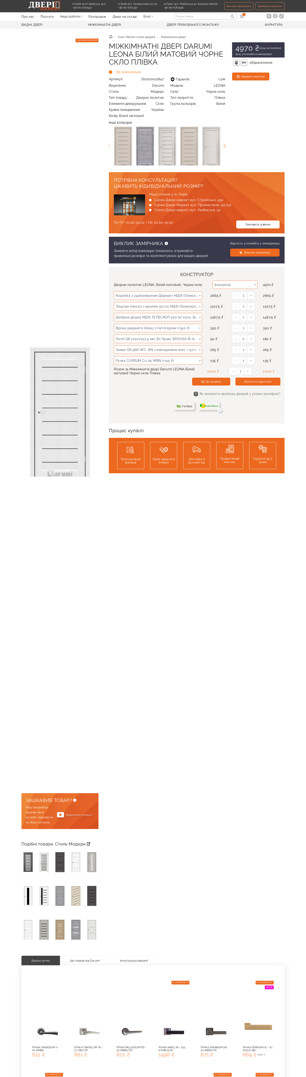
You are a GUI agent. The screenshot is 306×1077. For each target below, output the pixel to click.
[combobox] (235, 285)
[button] (225, 146)
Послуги (47, 17)
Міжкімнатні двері (104, 25)
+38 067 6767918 (183, 7)
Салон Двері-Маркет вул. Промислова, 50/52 (192, 205)
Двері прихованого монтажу (193, 25)
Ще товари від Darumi (85, 960)
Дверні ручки (40, 960)
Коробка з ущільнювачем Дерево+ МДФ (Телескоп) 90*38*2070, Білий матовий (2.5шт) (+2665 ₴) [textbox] (159, 296)
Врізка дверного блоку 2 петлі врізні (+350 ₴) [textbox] (153, 328)
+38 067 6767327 (137, 7)
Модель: (197, 86)
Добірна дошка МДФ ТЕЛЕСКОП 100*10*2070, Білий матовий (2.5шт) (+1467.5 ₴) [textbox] (159, 317)
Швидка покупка (253, 76)
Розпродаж (97, 17)
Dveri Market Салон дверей (136, 37)
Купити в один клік (258, 381)
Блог (147, 16)
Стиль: (136, 92)
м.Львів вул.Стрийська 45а (89, 4)
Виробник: (136, 86)
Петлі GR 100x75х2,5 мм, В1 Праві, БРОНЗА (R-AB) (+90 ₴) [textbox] (159, 339)
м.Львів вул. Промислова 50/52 (137, 4)
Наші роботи (70, 16)
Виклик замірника (238, 6)
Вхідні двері (31, 25)
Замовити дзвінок (270, 6)
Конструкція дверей (134, 960)
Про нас (27, 17)
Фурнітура (273, 25)
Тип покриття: (197, 98)
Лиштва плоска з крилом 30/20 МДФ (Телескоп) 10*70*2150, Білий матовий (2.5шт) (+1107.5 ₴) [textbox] (159, 306)
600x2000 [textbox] (222, 285)
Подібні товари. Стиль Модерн (54, 844)
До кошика (213, 381)
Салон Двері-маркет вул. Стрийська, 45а (188, 200)
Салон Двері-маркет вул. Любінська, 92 (187, 210)
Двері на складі (125, 17)
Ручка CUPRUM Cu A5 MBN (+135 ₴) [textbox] (145, 361)
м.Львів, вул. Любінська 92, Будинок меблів (191, 4)
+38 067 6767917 (91, 7)
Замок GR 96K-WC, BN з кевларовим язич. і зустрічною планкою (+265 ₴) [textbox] (159, 350)
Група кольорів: (197, 104)
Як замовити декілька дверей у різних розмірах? (239, 394)
